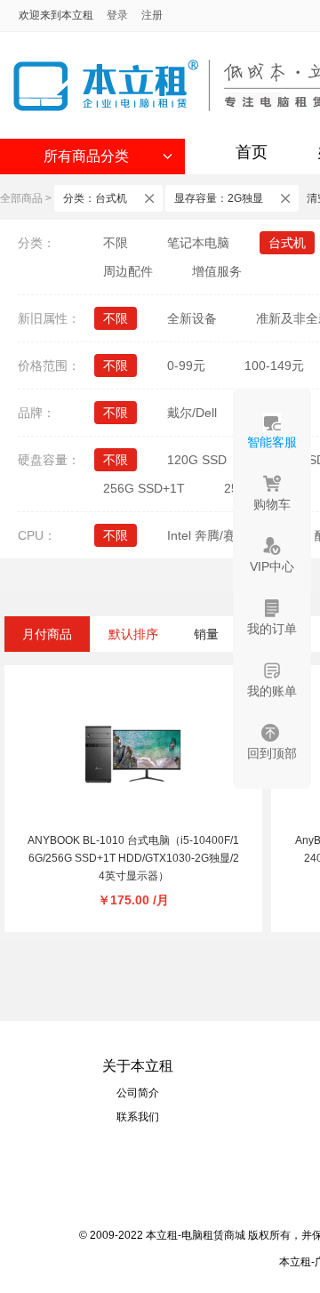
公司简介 (137, 1093)
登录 (117, 15)
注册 (152, 15)
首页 (252, 152)
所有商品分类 (86, 156)
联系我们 (137, 1117)
